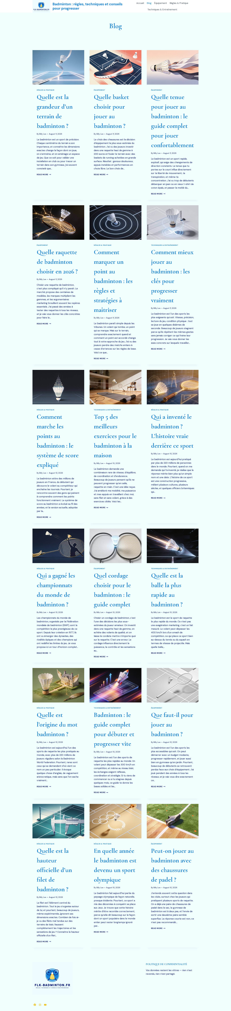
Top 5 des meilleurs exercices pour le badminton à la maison (115, 436)
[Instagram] (40, 1004)
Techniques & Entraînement (162, 9)
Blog (149, 3)
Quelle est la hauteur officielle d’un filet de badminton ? (54, 870)
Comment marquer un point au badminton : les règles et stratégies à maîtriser (113, 281)
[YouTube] (45, 1004)
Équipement (160, 3)
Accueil (140, 3)
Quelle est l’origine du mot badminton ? (57, 724)
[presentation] (58, 67)
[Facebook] (34, 1004)
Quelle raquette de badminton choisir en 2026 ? (57, 261)
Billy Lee (42, 134)
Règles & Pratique (179, 3)
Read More (44, 174)
